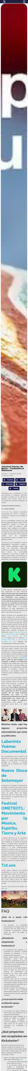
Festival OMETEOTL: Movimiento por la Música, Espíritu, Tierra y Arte (14, 818)
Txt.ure (8, 865)
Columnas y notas (7, 475)
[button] (9, 480)
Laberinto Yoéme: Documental (13, 746)
